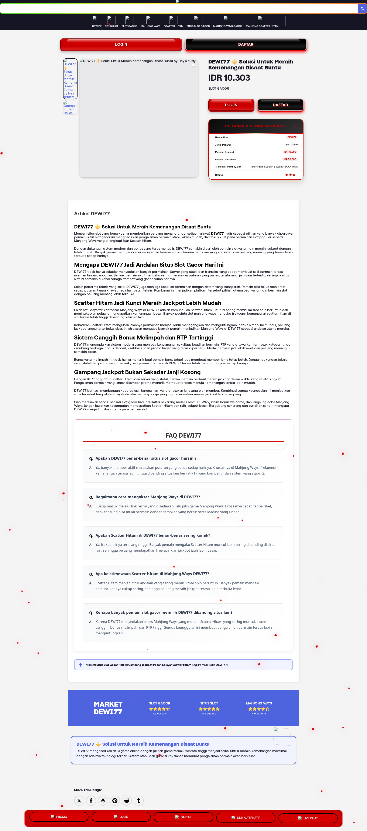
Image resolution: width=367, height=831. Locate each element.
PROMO (61, 818)
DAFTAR (246, 44)
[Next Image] (194, 118)
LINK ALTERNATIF (248, 818)
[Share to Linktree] (103, 800)
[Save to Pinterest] (115, 800)
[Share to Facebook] (91, 800)
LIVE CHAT (311, 818)
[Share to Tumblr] (139, 800)
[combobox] (179, 8)
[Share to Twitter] (79, 800)
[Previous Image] (83, 118)
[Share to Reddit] (127, 800)
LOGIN (121, 44)
